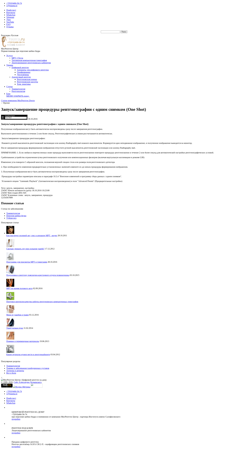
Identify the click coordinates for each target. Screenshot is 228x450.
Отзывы (10, 27)
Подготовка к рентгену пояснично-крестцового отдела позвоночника (37, 275)
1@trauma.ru (11, 5)
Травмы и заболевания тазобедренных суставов (27, 368)
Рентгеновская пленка (27, 79)
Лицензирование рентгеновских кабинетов (31, 63)
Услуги (9, 55)
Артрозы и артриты (15, 370)
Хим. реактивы (24, 84)
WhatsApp (10, 15)
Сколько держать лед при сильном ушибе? (25, 249)
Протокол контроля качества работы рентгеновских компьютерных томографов (42, 301)
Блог (8, 94)
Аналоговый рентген (21, 77)
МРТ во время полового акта (19, 288)
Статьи (9, 86)
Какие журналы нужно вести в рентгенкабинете (28, 354)
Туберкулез (11, 218)
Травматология (18, 89)
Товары (9, 65)
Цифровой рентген (20, 67)
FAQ (8, 24)
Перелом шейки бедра (16, 216)
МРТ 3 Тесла (17, 58)
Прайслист (11, 10)
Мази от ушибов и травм (17, 315)
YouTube (10, 22)
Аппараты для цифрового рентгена (33, 70)
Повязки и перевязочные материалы (22, 341)
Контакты (10, 12)
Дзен (8, 20)
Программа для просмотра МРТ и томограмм (26, 262)
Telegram (10, 17)
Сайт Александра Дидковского (28, 382)
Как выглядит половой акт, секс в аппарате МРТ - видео (31, 235)
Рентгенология (18, 91)
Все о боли (11, 373)
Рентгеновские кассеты (27, 82)
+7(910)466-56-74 (14, 3)
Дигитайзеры (23, 75)
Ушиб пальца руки (14, 328)
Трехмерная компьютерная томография (29, 60)
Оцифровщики (23, 72)
